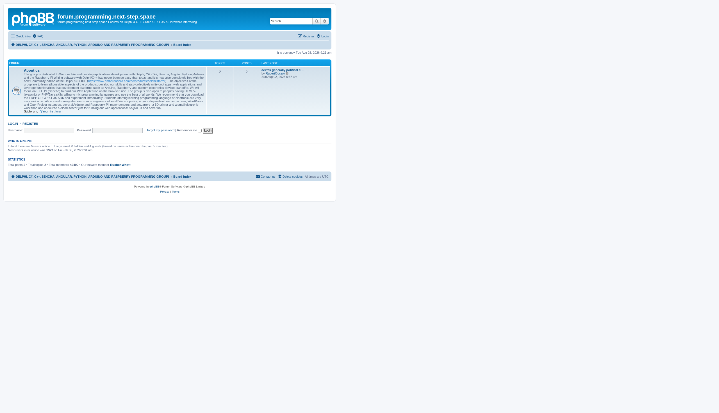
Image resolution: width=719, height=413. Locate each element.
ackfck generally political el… (282, 70)
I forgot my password (159, 130)
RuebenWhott (120, 164)
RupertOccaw (275, 73)
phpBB (154, 186)
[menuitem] (38, 36)
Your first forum (52, 111)
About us (32, 70)
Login (13, 123)
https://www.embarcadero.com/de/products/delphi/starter (126, 81)
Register (30, 123)
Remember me (187, 130)
